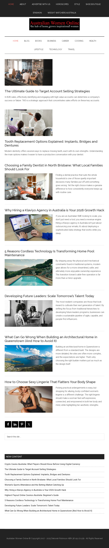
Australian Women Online (54, 24)
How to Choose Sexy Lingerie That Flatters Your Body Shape (50, 382)
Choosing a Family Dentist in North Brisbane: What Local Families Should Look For (54, 167)
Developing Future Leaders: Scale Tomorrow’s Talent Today (49, 296)
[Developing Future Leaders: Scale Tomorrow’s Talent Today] (30, 315)
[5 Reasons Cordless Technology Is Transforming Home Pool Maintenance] (30, 274)
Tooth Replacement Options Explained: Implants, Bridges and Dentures (51, 143)
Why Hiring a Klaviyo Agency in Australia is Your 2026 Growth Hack (54, 210)
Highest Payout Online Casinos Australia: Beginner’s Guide (32, 495)
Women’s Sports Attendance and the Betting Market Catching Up (34, 485)
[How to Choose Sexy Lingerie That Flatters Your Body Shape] (30, 401)
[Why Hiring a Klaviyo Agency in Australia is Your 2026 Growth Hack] (30, 229)
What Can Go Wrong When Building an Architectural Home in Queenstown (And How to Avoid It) (51, 339)
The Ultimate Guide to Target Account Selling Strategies (47, 91)
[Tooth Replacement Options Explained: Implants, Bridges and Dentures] (29, 123)
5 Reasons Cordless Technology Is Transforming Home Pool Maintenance (49, 253)
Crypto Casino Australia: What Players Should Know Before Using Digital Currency (42, 464)
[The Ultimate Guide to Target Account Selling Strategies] (29, 73)
